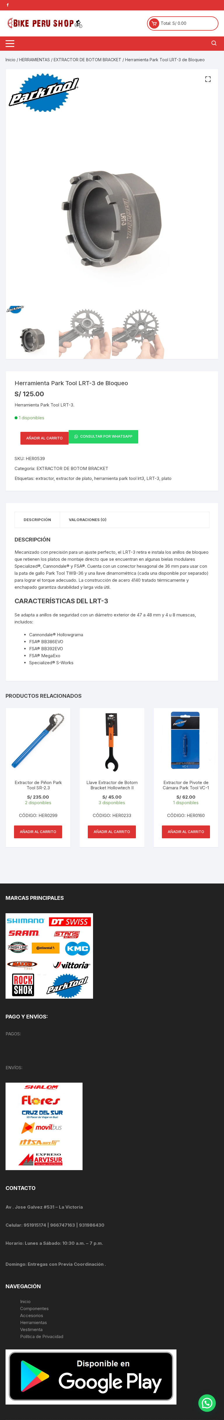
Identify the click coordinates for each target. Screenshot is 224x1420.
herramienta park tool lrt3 (119, 478)
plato (167, 478)
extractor (45, 478)
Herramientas (34, 1322)
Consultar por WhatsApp (105, 436)
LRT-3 (152, 478)
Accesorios (31, 1315)
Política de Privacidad (41, 1336)
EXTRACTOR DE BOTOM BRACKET (87, 59)
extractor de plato (74, 478)
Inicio (10, 59)
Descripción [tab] (37, 519)
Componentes (34, 1308)
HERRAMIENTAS (34, 59)
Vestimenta (31, 1329)
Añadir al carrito (44, 438)
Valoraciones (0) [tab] (87, 519)
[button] (208, 79)
